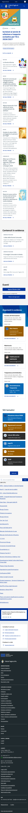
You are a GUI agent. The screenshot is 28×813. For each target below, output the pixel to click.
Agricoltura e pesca (5, 689)
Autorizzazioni (4, 698)
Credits (12, 805)
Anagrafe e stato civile (6, 694)
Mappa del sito (4, 805)
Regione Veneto (5, 1)
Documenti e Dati (5, 682)
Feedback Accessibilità (6, 788)
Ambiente (3, 691)
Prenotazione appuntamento (8, 772)
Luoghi (2, 741)
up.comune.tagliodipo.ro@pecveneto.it (12, 757)
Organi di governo (5, 668)
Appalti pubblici (4, 696)
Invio (25, 480)
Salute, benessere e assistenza (8, 714)
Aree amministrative (6, 670)
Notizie (2, 729)
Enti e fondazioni (5, 675)
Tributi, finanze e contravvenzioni (9, 717)
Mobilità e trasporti (5, 712)
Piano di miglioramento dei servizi (9, 790)
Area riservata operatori (7, 811)
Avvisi (2, 733)
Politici (2, 677)
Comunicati (3, 731)
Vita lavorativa (4, 721)
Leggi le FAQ (4, 769)
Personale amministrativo (7, 679)
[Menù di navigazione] (2, 6)
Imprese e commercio (6, 710)
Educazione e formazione (7, 705)
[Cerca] (24, 6)
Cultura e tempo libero (6, 703)
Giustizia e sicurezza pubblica (8, 707)
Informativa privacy (5, 781)
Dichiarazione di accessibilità (8, 785)
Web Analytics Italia (6, 792)
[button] (16, 1)
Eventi (2, 743)
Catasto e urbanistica (6, 701)
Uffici (2, 673)
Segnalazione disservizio (7, 774)
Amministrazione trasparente (8, 778)
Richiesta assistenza (6, 776)
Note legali (3, 783)
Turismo (3, 719)
